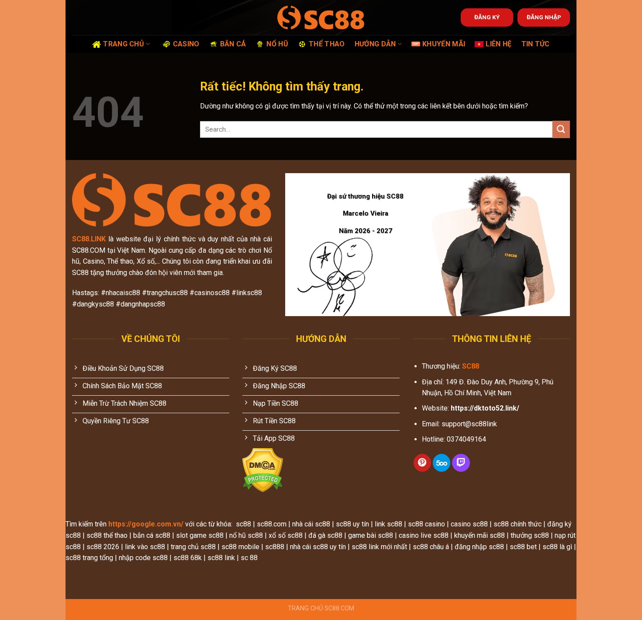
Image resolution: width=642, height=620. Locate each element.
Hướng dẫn (375, 44)
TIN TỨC (535, 44)
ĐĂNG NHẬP (544, 17)
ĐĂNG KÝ (487, 17)
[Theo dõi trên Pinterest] (422, 463)
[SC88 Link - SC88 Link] (321, 17)
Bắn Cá (233, 44)
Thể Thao (327, 44)
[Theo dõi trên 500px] (441, 463)
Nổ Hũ (277, 44)
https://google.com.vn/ (145, 524)
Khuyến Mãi (443, 44)
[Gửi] (561, 129)
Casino (186, 44)
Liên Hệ (498, 44)
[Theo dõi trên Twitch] (460, 463)
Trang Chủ (123, 44)
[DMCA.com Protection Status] (262, 470)
